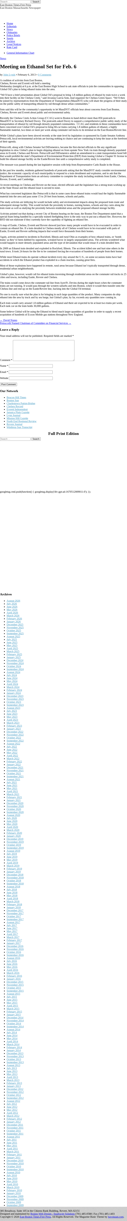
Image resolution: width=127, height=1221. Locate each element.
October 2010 (14, 1166)
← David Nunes (8, 320)
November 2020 (15, 806)
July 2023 (12, 711)
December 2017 (15, 910)
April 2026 (12, 612)
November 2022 (15, 734)
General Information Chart (20, 52)
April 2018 (12, 898)
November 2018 (15, 877)
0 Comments (44, 74)
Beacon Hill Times (16, 397)
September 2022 (15, 740)
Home (10, 23)
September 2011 (15, 1133)
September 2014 (15, 1026)
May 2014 (12, 1038)
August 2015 (13, 993)
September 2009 (15, 1205)
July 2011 (12, 1139)
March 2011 (13, 1151)
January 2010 (14, 1193)
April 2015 (12, 1005)
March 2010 (13, 1187)
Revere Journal (14, 424)
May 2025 (12, 645)
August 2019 (13, 850)
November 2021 (15, 770)
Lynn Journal (13, 415)
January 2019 (14, 871)
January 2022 (14, 764)
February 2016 (14, 976)
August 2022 (13, 743)
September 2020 (15, 812)
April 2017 (12, 934)
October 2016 (14, 952)
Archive (11, 41)
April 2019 (12, 862)
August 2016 (13, 958)
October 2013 (14, 1059)
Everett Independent (17, 409)
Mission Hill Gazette (17, 418)
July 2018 (12, 889)
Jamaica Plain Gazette (18, 412)
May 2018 (12, 895)
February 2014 (14, 1047)
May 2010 (12, 1181)
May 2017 (12, 931)
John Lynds (9, 74)
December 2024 (15, 660)
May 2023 (12, 716)
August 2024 (13, 672)
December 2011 (15, 1124)
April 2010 (12, 1184)
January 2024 (14, 693)
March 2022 (13, 758)
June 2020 (12, 821)
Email (4, 372)
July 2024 (12, 675)
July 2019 (12, 853)
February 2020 (14, 833)
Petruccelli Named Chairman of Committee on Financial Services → (35, 323)
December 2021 (15, 767)
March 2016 (13, 973)
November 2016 (15, 949)
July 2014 (12, 1032)
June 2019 (12, 856)
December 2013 (15, 1053)
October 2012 (14, 1095)
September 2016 (15, 955)
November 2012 (15, 1092)
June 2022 (12, 749)
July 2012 (12, 1104)
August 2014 (13, 1029)
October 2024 (14, 666)
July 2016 (12, 961)
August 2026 (13, 600)
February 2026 (14, 618)
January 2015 (14, 1014)
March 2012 (13, 1115)
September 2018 (15, 883)
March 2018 (13, 901)
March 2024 (13, 687)
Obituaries (12, 32)
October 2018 (14, 880)
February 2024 (14, 690)
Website (4, 378)
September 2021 (15, 776)
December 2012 (15, 1089)
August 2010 (13, 1172)
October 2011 (14, 1130)
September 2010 (15, 1169)
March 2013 (13, 1080)
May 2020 (12, 824)
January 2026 (14, 621)
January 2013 (14, 1086)
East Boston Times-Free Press (15, 4)
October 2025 (14, 630)
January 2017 (14, 943)
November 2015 (15, 984)
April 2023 (12, 719)
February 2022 (14, 761)
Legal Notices (14, 44)
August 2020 (13, 815)
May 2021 (12, 788)
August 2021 (13, 779)
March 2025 (13, 651)
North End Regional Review (22, 421)
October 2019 (14, 845)
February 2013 (14, 1083)
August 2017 (13, 922)
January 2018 (14, 907)
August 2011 (13, 1136)
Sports (10, 38)
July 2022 (12, 746)
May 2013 (12, 1074)
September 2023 (15, 705)
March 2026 (13, 615)
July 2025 (12, 639)
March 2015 (13, 1008)
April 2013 (12, 1077)
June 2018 (12, 892)
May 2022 (12, 752)
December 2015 (15, 981)
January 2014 (14, 1050)
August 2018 (13, 886)
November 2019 (15, 842)
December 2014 (15, 1017)
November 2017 (15, 913)
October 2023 (14, 702)
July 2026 (12, 603)
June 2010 (12, 1178)
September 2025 (15, 633)
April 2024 (12, 684)
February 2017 (14, 940)
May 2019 (12, 859)
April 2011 (12, 1148)
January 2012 (14, 1121)
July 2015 (12, 996)
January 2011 (14, 1157)
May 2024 (12, 681)
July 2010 (12, 1175)
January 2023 (14, 728)
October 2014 (14, 1023)
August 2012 (13, 1101)
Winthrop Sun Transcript (19, 427)
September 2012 (15, 1098)
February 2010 (14, 1190)
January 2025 (14, 657)
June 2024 (12, 678)
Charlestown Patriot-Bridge (21, 403)
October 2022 (14, 737)
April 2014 (12, 1041)
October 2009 (14, 1202)
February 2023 (14, 725)
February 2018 (14, 904)
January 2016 (14, 978)
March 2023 (13, 722)
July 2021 (12, 782)
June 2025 (12, 642)
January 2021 (14, 800)
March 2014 (13, 1044)
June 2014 (12, 1035)
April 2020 (12, 827)
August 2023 (13, 708)
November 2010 (15, 1163)
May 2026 (12, 609)
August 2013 (13, 1065)
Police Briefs (13, 35)
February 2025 (14, 654)
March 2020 (13, 830)
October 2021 (14, 773)
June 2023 (12, 713)
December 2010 (15, 1160)
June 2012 (12, 1107)
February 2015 (14, 1011)
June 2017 (12, 928)
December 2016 (15, 946)
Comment (6, 360)
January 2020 (14, 836)
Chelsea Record (15, 406)
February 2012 (14, 1118)
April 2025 (12, 648)
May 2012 (12, 1110)
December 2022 (15, 731)
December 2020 (15, 803)
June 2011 (12, 1142)
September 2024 (15, 669)
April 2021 (12, 791)
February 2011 (14, 1154)
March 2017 (13, 937)
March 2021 (13, 794)
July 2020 (12, 818)
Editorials (12, 26)
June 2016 (12, 964)
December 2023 (15, 696)
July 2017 (12, 925)
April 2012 (12, 1112)
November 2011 (15, 1127)
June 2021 (12, 785)
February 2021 (14, 797)
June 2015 (12, 999)
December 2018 (15, 874)
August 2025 (13, 636)
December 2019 (15, 839)
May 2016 (12, 967)
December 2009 (15, 1196)
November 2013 (15, 1056)
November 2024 (15, 663)
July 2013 (12, 1068)
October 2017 (14, 916)
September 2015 (15, 990)
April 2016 (12, 970)
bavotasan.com (116, 1216)
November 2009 (15, 1199)
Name (4, 365)
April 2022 (12, 755)
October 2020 (14, 809)
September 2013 (15, 1062)
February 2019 (14, 868)
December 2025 (15, 624)
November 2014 (15, 1020)
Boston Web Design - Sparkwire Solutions (52, 1213)
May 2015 (12, 1002)
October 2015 (14, 987)
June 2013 (12, 1071)
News (10, 29)
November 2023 (15, 699)
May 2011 (12, 1145)
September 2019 (15, 847)
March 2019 (13, 865)
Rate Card (12, 47)
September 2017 (15, 919)
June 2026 (12, 606)
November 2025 (15, 627)
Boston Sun (13, 400)
